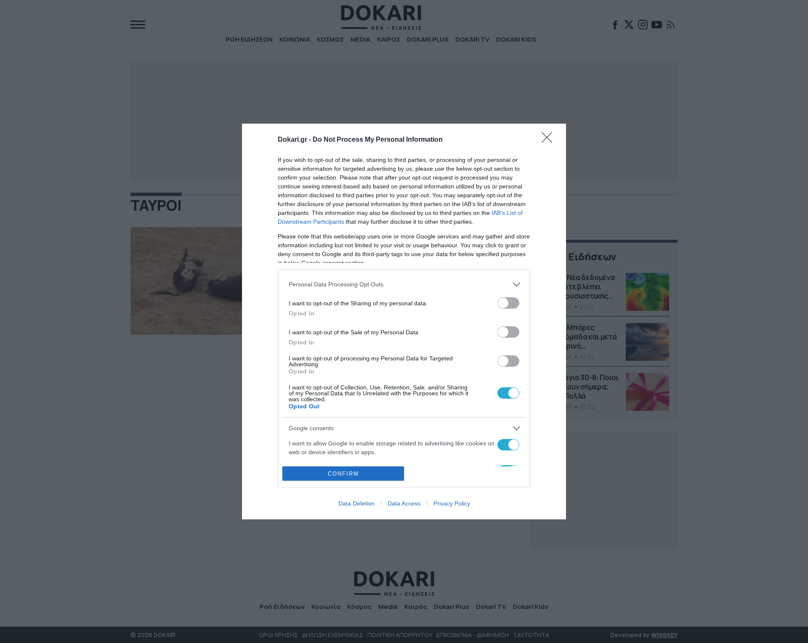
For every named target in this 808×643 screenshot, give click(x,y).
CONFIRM (343, 474)
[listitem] (404, 284)
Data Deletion (356, 503)
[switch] (508, 303)
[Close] (550, 140)
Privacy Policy (451, 503)
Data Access (404, 503)
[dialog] (404, 322)
